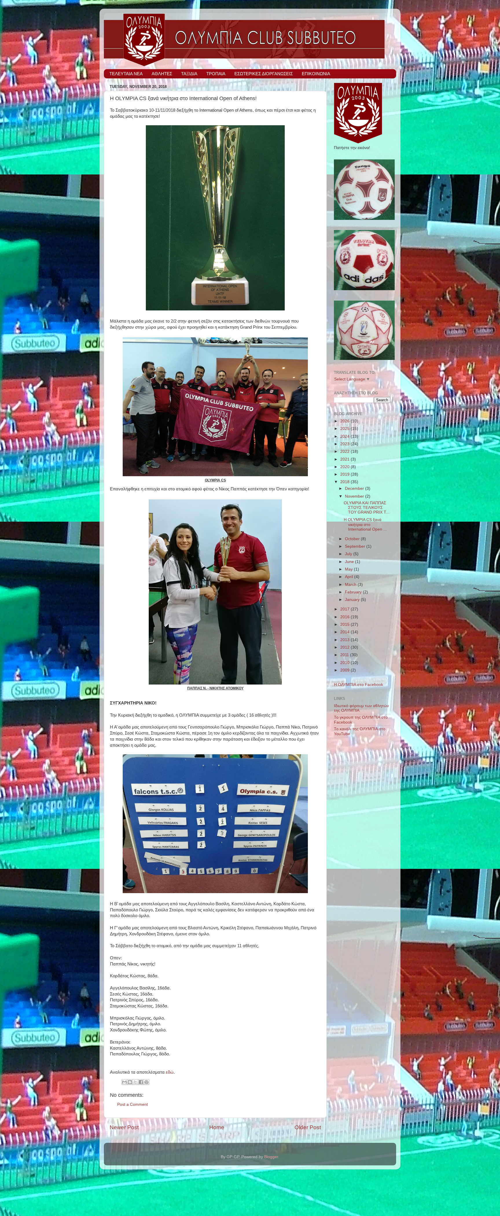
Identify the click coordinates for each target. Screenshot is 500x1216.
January (353, 599)
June (350, 562)
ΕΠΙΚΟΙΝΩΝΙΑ (316, 73)
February (354, 592)
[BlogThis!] (130, 1082)
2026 (345, 421)
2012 (345, 647)
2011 (345, 655)
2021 (345, 459)
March (351, 584)
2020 (345, 467)
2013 (345, 640)
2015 (345, 624)
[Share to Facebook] (141, 1082)
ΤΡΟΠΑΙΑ (215, 73)
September (355, 546)
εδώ (170, 1072)
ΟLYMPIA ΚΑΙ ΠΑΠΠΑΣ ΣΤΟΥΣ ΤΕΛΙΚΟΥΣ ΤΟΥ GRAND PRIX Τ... (366, 507)
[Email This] (124, 1082)
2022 (345, 451)
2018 (345, 482)
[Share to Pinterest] (146, 1082)
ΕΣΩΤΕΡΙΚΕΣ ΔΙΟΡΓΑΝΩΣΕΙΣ (263, 73)
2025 (345, 428)
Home (216, 1127)
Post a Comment (132, 1104)
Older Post (308, 1127)
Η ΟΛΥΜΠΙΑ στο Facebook (358, 684)
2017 (345, 609)
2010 (345, 663)
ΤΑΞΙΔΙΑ (189, 73)
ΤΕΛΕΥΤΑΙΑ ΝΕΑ (126, 73)
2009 (345, 670)
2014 (345, 632)
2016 (345, 617)
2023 (345, 444)
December (355, 488)
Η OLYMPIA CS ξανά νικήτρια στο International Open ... (365, 524)
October (353, 539)
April (349, 577)
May (349, 569)
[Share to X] (135, 1082)
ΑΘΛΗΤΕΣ (162, 73)
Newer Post (124, 1127)
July (349, 554)
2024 (345, 436)
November (355, 496)
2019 (345, 474)
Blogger (271, 1157)
